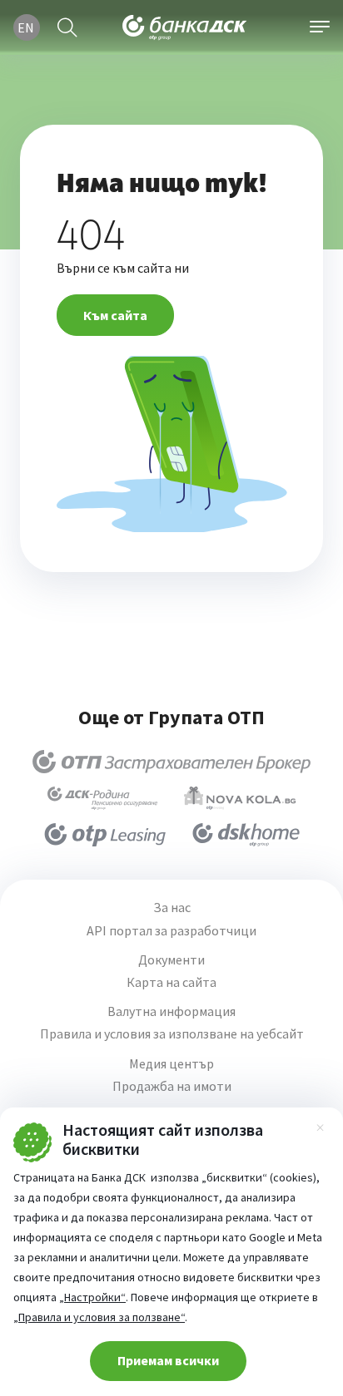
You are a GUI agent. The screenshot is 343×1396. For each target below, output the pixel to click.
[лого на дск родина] (102, 798)
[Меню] (320, 27)
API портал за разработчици (171, 931)
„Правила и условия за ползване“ (99, 1317)
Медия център (171, 1064)
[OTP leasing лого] (105, 834)
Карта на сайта (171, 982)
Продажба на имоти (171, 1086)
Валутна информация (171, 1011)
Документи (171, 960)
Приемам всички (168, 1360)
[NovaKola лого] (240, 798)
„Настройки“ (92, 1297)
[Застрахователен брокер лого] (171, 761)
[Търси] (67, 27)
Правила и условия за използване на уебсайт (172, 1034)
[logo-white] (184, 27)
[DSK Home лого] (246, 834)
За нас (172, 907)
